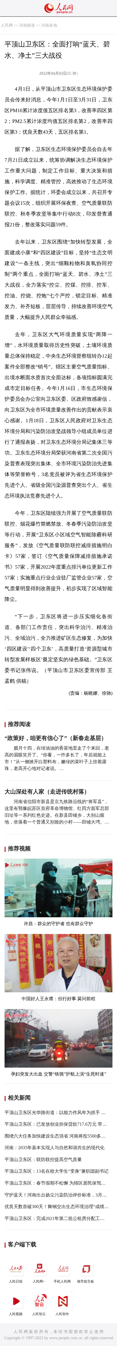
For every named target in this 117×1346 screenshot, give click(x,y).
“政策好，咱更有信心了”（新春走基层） (56, 738)
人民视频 (15, 1314)
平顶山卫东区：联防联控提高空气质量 (43, 1159)
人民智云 (39, 1314)
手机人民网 (62, 1281)
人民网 (7, 25)
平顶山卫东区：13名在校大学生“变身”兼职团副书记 (56, 1171)
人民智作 (62, 1314)
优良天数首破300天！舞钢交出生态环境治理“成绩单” (58, 1206)
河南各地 (49, 25)
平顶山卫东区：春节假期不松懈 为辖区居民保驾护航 (57, 1183)
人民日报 (15, 1281)
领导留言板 (85, 1281)
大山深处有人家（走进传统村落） (47, 791)
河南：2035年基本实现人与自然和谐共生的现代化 (55, 1147)
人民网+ (39, 1281)
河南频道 (27, 25)
